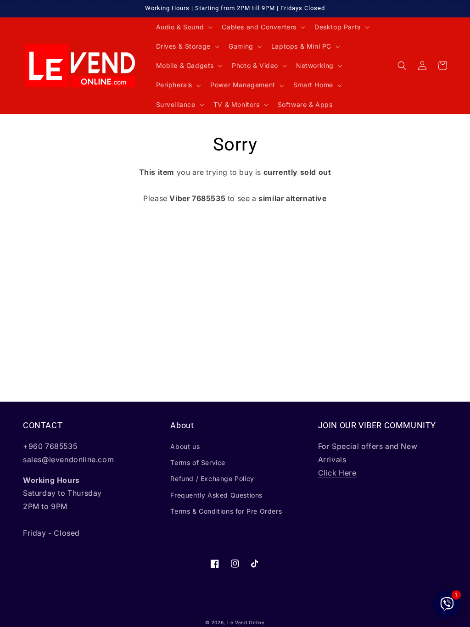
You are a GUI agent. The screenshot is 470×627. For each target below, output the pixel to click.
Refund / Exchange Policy (212, 478)
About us (185, 446)
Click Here (337, 472)
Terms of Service (197, 462)
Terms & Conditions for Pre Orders (226, 511)
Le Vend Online (246, 622)
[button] (184, 27)
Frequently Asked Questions (216, 495)
